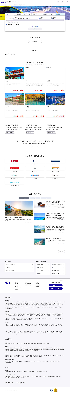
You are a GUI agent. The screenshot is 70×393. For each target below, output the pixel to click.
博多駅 (47, 129)
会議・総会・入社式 (35, 376)
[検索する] (35, 29)
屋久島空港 (35, 129)
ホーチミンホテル (60, 324)
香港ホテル (35, 324)
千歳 (8, 127)
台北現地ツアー (45, 331)
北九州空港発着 (56, 349)
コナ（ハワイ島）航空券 (8, 315)
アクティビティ (37, 14)
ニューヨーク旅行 (20, 307)
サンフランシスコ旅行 (13, 307)
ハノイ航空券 (18, 314)
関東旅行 (22, 343)
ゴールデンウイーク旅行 (12, 371)
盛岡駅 (61, 127)
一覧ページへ (61, 251)
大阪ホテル (53, 355)
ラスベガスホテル (40, 325)
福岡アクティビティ (56, 361)
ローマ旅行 (49, 303)
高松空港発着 (36, 349)
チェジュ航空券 (16, 313)
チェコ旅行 (56, 304)
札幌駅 (47, 127)
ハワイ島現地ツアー (14, 331)
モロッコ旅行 (11, 308)
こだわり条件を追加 (35, 26)
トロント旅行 (42, 307)
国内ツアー (7, 342)
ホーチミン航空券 (12, 314)
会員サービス (63, 2)
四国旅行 (44, 343)
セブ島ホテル (16, 325)
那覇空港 (26, 127)
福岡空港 (30, 129)
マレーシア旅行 (25, 303)
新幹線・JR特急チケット (57, 264)
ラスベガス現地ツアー (52, 332)
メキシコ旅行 (46, 307)
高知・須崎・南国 (16, 129)
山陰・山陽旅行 (39, 343)
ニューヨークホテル (27, 325)
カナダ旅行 (31, 307)
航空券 (45, 14)
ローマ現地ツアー (19, 334)
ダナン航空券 (22, 314)
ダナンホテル (12, 325)
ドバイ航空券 (24, 319)
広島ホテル (10, 356)
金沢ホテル (40, 355)
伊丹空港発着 (16, 349)
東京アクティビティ (36, 361)
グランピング (27, 14)
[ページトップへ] (64, 280)
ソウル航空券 (7, 313)
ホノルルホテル (7, 324)
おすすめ (24, 198)
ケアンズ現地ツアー (21, 332)
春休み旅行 (6, 371)
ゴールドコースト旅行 (24, 305)
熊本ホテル (27, 356)
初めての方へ (38, 283)
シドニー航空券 (40, 318)
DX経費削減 (49, 376)
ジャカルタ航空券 (42, 314)
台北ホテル (31, 324)
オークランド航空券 (19, 319)
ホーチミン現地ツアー (8, 332)
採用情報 (16, 289)
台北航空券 (20, 313)
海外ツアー (7, 300)
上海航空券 (29, 313)
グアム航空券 (15, 315)
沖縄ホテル (40, 356)
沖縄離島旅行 (10, 343)
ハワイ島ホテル (12, 324)
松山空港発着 (40, 349)
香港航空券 (25, 313)
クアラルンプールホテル (53, 324)
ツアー (54, 267)
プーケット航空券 (48, 313)
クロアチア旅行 (51, 304)
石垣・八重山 (7, 129)
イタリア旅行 (45, 303)
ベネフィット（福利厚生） (43, 376)
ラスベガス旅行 (7, 307)
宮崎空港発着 (16, 350)
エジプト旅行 (59, 307)
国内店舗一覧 (20, 383)
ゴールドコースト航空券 (52, 318)
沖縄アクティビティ (8, 361)
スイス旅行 (26, 304)
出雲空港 (26, 129)
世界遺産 (40, 371)
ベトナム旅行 (11, 303)
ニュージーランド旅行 (32, 305)
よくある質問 (8, 267)
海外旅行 (7, 298)
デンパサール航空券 (36, 314)
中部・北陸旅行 (30, 343)
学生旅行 (33, 371)
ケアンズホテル (7, 326)
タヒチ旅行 (42, 305)
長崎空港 (35, 127)
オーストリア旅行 (31, 304)
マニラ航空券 (60, 313)
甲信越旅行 (26, 343)
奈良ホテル (61, 355)
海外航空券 (7, 311)
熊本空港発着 (12, 350)
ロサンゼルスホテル (34, 325)
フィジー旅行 (38, 305)
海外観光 (37, 371)
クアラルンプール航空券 (29, 314)
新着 (35, 198)
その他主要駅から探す (50, 132)
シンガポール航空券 (55, 313)
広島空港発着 (26, 349)
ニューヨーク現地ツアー (60, 332)
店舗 (58, 1)
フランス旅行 (13, 304)
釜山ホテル (27, 324)
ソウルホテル (22, 324)
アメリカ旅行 (52, 305)
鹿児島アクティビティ (8, 362)
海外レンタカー (60, 14)
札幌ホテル (15, 355)
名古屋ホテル (45, 355)
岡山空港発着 (31, 349)
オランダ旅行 (46, 304)
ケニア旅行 (6, 308)
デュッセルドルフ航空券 (8, 318)
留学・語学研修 (57, 376)
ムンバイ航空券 (53, 314)
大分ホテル (31, 356)
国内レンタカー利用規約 (10, 270)
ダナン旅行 (15, 303)
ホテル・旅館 (40, 264)
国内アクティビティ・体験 (9, 359)
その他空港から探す (29, 132)
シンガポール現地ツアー (58, 331)
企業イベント (29, 376)
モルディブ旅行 (47, 305)
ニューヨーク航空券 (47, 315)
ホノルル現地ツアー (8, 331)
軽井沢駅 (56, 129)
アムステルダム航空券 (28, 318)
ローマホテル (55, 325)
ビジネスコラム (22, 377)
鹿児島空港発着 (21, 350)
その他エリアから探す (9, 132)
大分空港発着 (7, 350)
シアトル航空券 (41, 315)
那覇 (5, 127)
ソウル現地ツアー (51, 331)
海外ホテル (7, 322)
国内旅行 (7, 339)
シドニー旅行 (13, 305)
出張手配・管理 (14, 376)
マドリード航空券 (21, 318)
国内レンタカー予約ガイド (10, 264)
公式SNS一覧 (38, 286)
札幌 (20, 127)
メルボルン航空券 (12, 319)
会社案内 (16, 283)
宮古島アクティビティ (22, 361)
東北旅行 (18, 343)
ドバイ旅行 (50, 307)
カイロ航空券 (29, 319)
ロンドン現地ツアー (8, 334)
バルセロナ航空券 (15, 318)
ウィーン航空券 (35, 318)
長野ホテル (36, 355)
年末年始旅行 (26, 371)
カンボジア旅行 (20, 303)
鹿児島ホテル (36, 356)
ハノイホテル (7, 325)
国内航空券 (7, 346)
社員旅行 (18, 376)
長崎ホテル (23, 356)
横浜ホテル (28, 355)
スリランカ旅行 (35, 303)
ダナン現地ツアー (14, 332)
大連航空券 (37, 313)
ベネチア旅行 (58, 303)
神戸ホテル (57, 355)
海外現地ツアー (7, 330)
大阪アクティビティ (49, 361)
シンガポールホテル (41, 324)
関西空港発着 (12, 349)
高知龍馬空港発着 (46, 349)
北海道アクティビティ (29, 361)
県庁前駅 (57, 127)
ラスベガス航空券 (35, 315)
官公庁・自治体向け (13, 377)
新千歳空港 (31, 127)
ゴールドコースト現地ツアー (29, 332)
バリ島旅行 (6, 303)
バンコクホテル (47, 324)
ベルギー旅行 (37, 304)
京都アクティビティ (43, 361)
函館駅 (50, 127)
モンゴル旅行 (40, 303)
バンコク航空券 (42, 313)
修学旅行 (53, 376)
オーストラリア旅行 (8, 305)
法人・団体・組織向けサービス (10, 374)
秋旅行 (22, 371)
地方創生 (17, 377)
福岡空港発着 (51, 349)
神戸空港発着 (21, 349)
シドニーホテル (60, 325)
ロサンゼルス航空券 (21, 315)
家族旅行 (30, 371)
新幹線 (52, 14)
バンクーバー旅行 (36, 307)
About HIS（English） (18, 287)
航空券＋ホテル (56, 270)
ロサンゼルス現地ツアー (44, 332)
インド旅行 (30, 303)
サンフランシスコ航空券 (28, 315)
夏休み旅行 (18, 371)
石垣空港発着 (31, 350)
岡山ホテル (6, 356)
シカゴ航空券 (53, 315)
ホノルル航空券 (59, 314)
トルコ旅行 (55, 307)
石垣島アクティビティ (14, 361)
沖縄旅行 (6, 343)
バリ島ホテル (21, 325)
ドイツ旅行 (22, 304)
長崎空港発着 (62, 349)
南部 (10, 127)
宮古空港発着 (36, 350)
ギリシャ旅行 (61, 304)
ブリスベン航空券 (59, 318)
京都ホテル (49, 355)
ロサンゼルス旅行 (57, 305)
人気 (46, 198)
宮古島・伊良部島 (15, 127)
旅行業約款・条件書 (28, 283)
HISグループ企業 (17, 286)
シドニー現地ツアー (37, 332)
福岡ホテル (19, 356)
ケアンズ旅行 (18, 305)
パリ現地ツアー (14, 334)
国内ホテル (7, 353)
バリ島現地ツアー (26, 331)
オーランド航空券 (58, 315)
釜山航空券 (11, 313)
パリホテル (45, 325)
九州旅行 (47, 343)
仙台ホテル (19, 355)
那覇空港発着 (27, 350)
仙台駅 (53, 127)
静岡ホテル (32, 355)
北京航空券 (33, 313)
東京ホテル (6, 355)
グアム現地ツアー (20, 331)
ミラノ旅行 (54, 303)
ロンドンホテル (50, 325)
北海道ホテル (11, 355)
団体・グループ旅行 (23, 376)
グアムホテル (18, 324)
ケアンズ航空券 (45, 318)
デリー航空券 (48, 314)
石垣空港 (39, 129)
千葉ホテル (23, 355)
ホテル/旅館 (18, 14)
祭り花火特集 (45, 371)
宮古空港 (39, 127)
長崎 (11, 129)
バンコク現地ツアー (33, 331)
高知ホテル (14, 356)
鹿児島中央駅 (51, 129)
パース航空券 (7, 319)
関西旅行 (35, 343)
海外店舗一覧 (9, 383)
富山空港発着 (7, 349)
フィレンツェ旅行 (7, 304)
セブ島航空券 (7, 314)
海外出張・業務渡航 (8, 376)
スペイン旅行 (42, 304)
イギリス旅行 (18, 304)
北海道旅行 (14, 343)
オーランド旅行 (26, 307)
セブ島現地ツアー (39, 331)
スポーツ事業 (7, 377)
